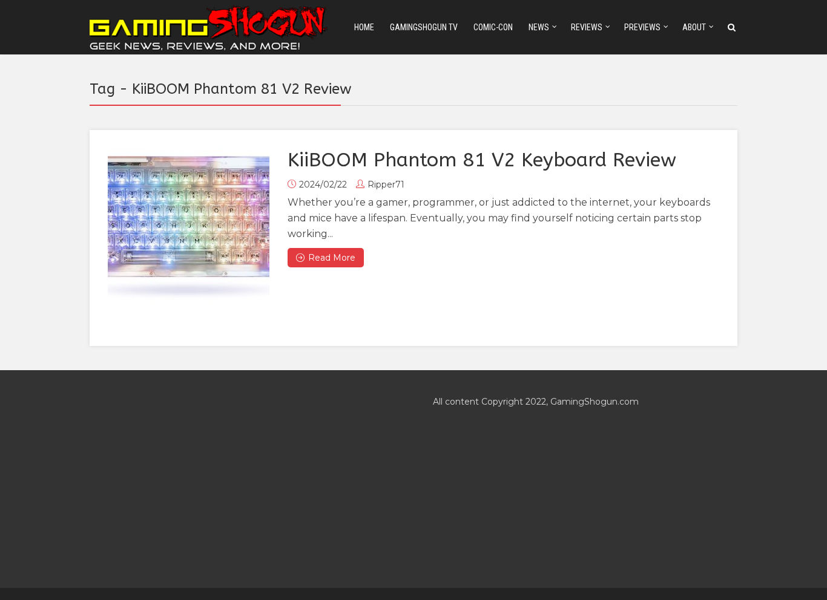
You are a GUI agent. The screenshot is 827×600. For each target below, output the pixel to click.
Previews (642, 27)
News (539, 27)
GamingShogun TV (424, 27)
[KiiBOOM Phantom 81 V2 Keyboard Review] (188, 229)
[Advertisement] (242, 479)
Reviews (586, 27)
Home (364, 27)
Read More (331, 257)
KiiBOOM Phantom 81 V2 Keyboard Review (482, 160)
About (694, 27)
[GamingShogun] (209, 26)
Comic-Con (493, 27)
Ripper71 (385, 184)
